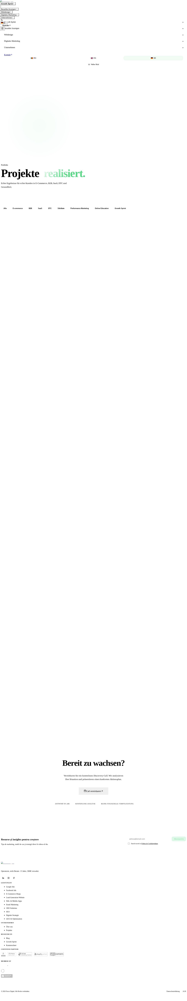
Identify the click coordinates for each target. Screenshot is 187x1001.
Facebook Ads (11, 890)
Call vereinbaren (93, 791)
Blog (8, 938)
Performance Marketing (79, 208)
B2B (30, 208)
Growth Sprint (7, 4)
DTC (50, 208)
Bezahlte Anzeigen (8, 9)
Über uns (9, 927)
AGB (184, 991)
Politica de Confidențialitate (149, 843)
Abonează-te (179, 839)
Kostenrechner (11, 945)
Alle (5, 208)
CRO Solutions (11, 908)
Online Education (102, 208)
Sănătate (61, 208)
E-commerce (18, 208)
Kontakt (6, 25)
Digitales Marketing (8, 15)
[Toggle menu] (2, 29)
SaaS (40, 208)
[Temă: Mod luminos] (2, 20)
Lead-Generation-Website (15, 897)
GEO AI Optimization (14, 919)
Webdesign (5, 12)
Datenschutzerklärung (173, 991)
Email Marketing (12, 905)
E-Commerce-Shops (13, 894)
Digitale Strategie (12, 915)
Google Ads (10, 887)
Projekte (9, 930)
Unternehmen (6, 18)
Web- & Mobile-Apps (14, 901)
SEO (8, 912)
